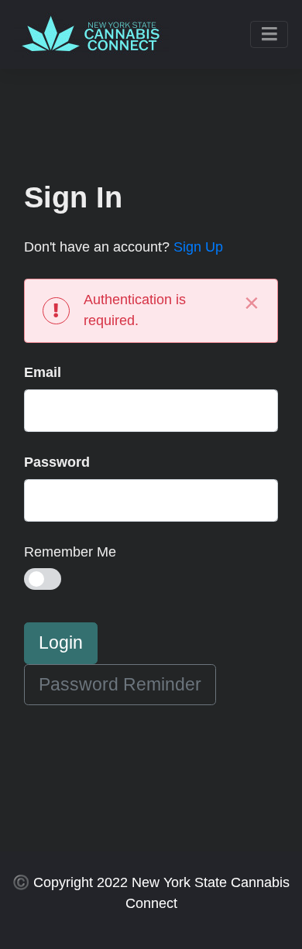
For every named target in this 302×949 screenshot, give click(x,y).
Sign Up (198, 247)
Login (61, 643)
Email (42, 372)
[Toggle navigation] (269, 34)
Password (57, 462)
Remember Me (70, 552)
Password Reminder (120, 684)
